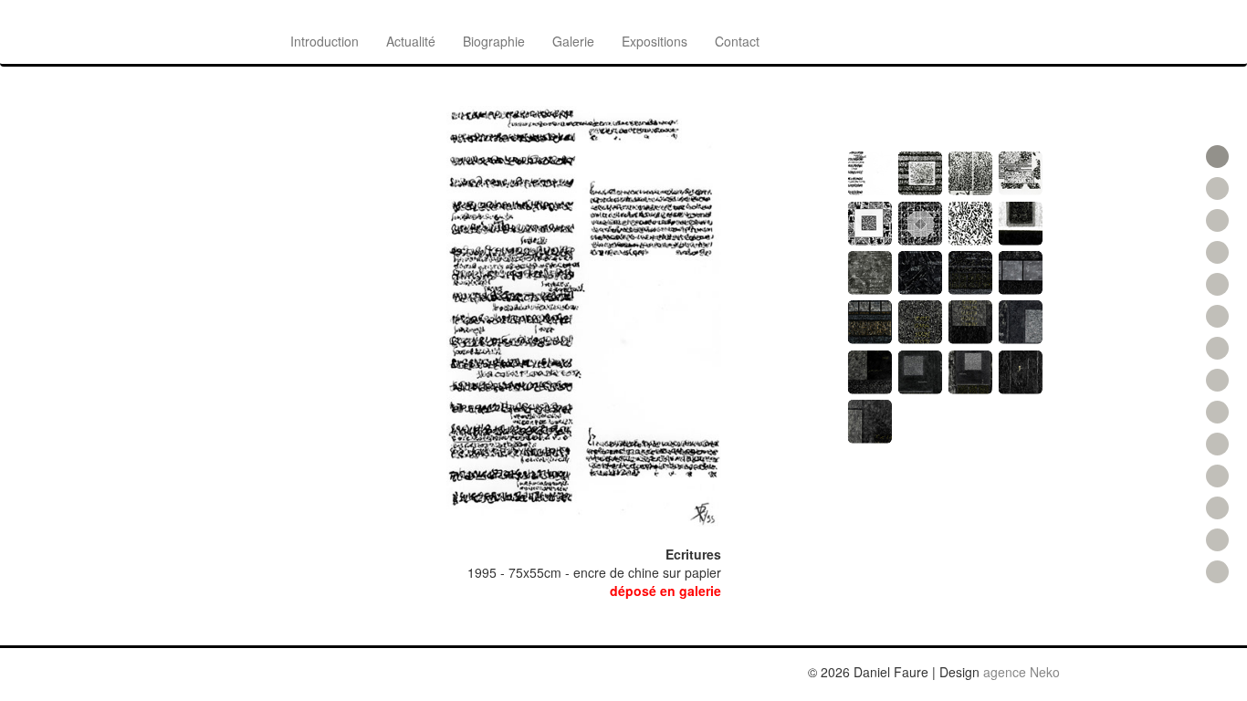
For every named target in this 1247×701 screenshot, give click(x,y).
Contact (737, 41)
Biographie (494, 41)
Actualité (410, 41)
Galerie (573, 41)
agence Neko (1021, 672)
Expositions (654, 41)
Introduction (324, 41)
